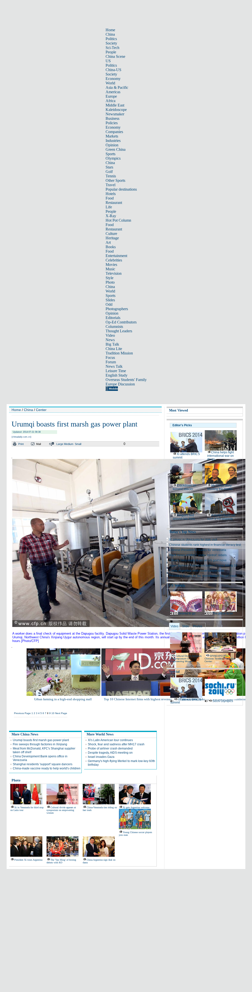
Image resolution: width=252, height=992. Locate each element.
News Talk (114, 366)
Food (110, 198)
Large (59, 444)
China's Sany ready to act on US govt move (198, 560)
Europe (111, 96)
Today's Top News (182, 532)
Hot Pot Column (118, 220)
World (110, 83)
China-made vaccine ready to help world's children (46, 768)
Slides (110, 300)
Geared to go (186, 613)
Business (112, 118)
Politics (111, 39)
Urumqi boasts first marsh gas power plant (41, 740)
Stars (109, 167)
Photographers (117, 309)
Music (110, 269)
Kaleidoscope (116, 109)
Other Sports (115, 180)
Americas (113, 92)
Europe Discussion (120, 384)
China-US (113, 70)
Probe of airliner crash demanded (110, 748)
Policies (112, 123)
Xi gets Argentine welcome (136, 807)
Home (110, 30)
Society (111, 43)
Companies (114, 132)
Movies (111, 264)
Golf (109, 171)
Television (114, 273)
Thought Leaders (119, 331)
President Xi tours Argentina (28, 859)
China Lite (114, 349)
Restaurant (114, 202)
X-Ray (111, 216)
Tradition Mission (119, 353)
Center (41, 410)
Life (109, 207)
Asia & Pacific (117, 87)
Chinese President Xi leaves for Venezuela (197, 550)
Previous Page (22, 713)
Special (174, 671)
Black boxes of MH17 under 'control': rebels (198, 555)
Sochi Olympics (222, 701)
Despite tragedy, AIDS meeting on (110, 752)
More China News (25, 734)
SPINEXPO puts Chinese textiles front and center (220, 659)
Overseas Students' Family (126, 380)
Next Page (61, 713)
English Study (116, 375)
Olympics (113, 158)
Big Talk (112, 344)
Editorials (113, 318)
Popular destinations (121, 189)
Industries (113, 140)
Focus (110, 357)
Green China (116, 149)
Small (78, 444)
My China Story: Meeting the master (220, 487)
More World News (100, 734)
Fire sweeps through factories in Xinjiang (40, 744)
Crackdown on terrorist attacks (184, 487)
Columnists (114, 326)
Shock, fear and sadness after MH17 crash (116, 744)
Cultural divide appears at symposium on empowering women (61, 810)
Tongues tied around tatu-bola (184, 517)
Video (110, 335)
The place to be (222, 613)
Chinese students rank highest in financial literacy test (205, 545)
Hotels (111, 194)
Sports (110, 154)
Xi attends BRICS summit (185, 701)
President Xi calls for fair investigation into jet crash (203, 576)
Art (108, 242)
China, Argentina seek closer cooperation (196, 570)
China (110, 34)
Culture (111, 233)
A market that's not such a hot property (221, 517)
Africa (110, 101)
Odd (109, 304)
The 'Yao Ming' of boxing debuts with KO (61, 861)
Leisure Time (116, 371)
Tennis (111, 176)
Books (111, 247)
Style (109, 278)
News (110, 340)
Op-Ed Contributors (121, 322)
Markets (112, 136)
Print (21, 444)
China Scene (115, 56)
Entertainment (116, 256)
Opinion (112, 145)
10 (52, 713)
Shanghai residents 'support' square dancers (42, 764)
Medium (68, 444)
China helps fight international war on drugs (220, 456)
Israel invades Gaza (101, 757)
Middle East (115, 105)
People (111, 52)
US (108, 61)
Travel (110, 185)
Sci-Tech (112, 48)
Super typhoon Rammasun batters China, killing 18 (203, 565)
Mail (38, 444)
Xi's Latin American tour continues (110, 740)
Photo (110, 282)
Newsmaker (115, 114)
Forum (111, 362)
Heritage (112, 238)
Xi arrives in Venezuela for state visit (193, 539)
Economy (113, 78)
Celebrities (114, 260)
